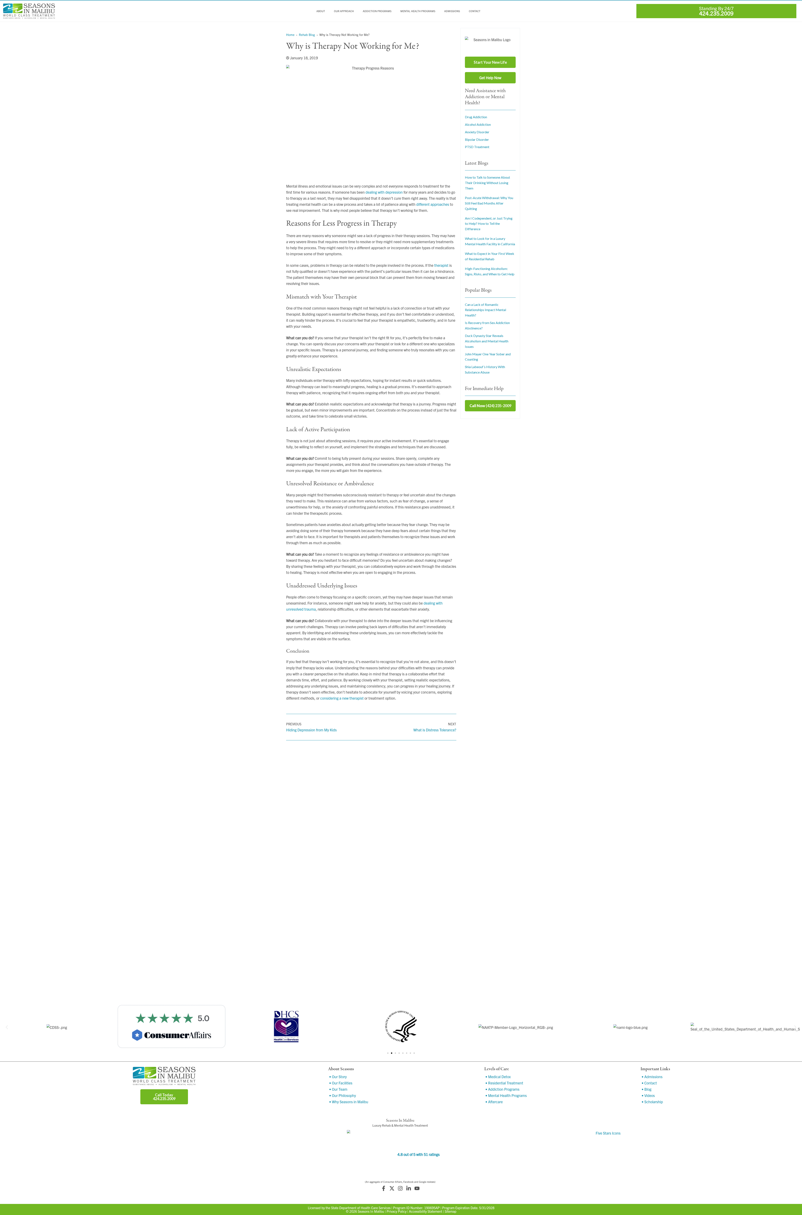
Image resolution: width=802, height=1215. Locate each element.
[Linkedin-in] (408, 1188)
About (320, 11)
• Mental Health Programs (506, 1095)
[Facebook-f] (383, 1188)
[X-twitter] (392, 1188)
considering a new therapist (342, 698)
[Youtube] (417, 1188)
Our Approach (344, 11)
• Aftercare (494, 1101)
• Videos (648, 1095)
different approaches (432, 204)
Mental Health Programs (417, 11)
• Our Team (338, 1089)
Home (290, 35)
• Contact (649, 1082)
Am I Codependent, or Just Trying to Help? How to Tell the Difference (489, 223)
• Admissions (652, 1076)
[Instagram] (400, 1188)
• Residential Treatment (504, 1082)
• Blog (646, 1089)
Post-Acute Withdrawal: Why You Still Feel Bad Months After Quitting (489, 203)
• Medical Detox (498, 1076)
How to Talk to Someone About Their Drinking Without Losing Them (487, 182)
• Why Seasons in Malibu (348, 1101)
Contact (474, 11)
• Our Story (338, 1076)
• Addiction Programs (502, 1089)
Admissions (452, 11)
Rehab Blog (307, 35)
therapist (441, 265)
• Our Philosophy (342, 1095)
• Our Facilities (340, 1082)
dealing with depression (384, 192)
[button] (6, 1027)
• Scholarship (652, 1101)
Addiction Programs (377, 11)
